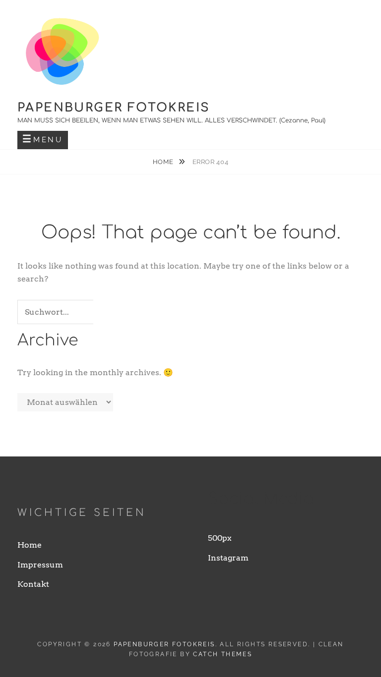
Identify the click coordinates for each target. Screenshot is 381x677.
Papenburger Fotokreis (113, 107)
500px (220, 538)
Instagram (228, 558)
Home (164, 162)
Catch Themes (222, 654)
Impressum (40, 564)
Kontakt (33, 584)
